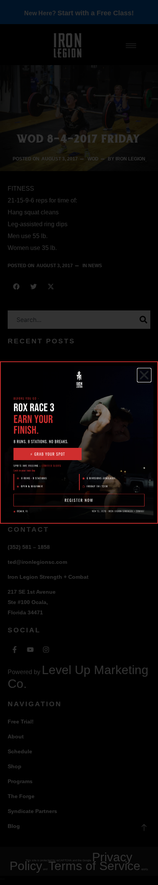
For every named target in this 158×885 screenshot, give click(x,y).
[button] (144, 375)
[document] (79, 442)
